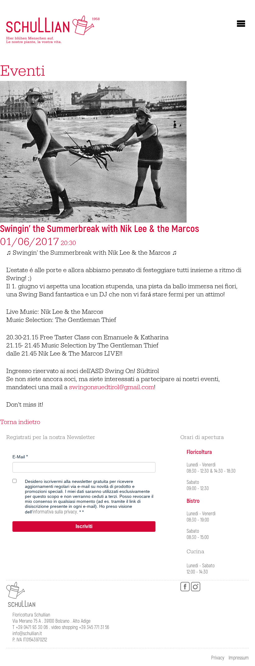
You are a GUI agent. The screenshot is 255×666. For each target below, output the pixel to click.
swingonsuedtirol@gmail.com (111, 387)
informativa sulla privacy (55, 512)
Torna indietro (20, 422)
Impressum (239, 658)
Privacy (217, 658)
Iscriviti (84, 526)
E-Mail (18, 456)
